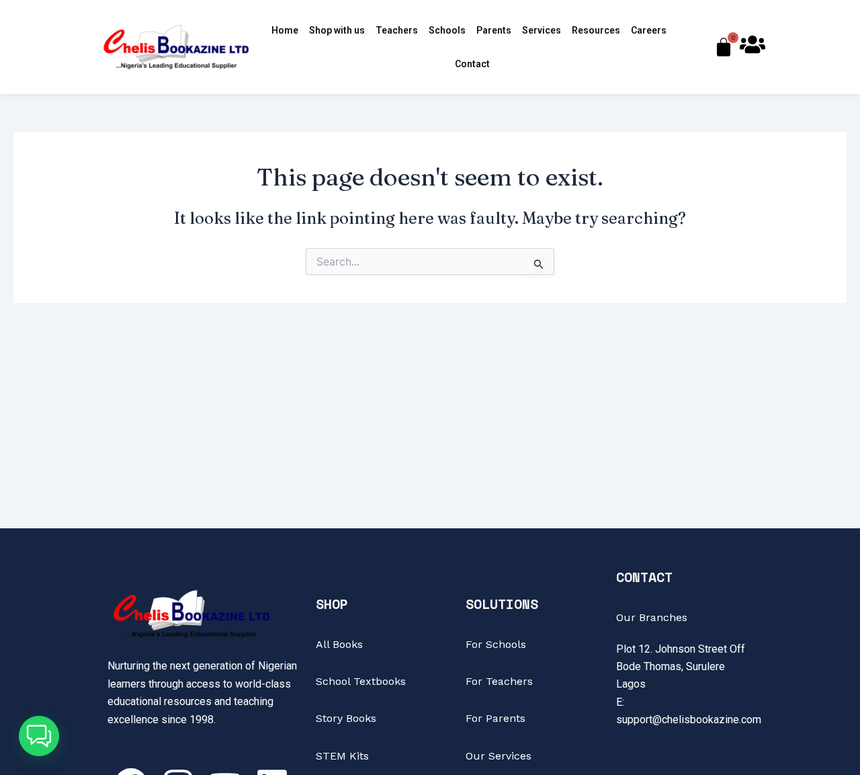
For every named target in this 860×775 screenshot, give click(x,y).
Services (541, 30)
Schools (447, 30)
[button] (39, 736)
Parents (493, 30)
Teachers (397, 30)
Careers (648, 30)
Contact (472, 63)
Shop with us (337, 30)
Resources (596, 30)
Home (284, 30)
